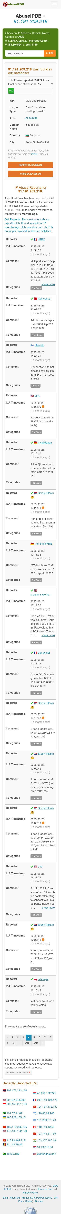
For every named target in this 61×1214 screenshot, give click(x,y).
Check (50, 53)
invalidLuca (45, 442)
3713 (36, 1043)
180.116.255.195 (17, 1127)
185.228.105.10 (16, 1117)
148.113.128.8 (45, 1127)
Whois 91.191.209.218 (31, 173)
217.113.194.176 (47, 1100)
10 (13, 1043)
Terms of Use (45, 1189)
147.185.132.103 (17, 1131)
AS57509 (31, 118)
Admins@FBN (43, 544)
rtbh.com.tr (44, 298)
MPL (37, 396)
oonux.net (44, 652)
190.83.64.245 (45, 1113)
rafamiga (43, 979)
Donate (39, 1201)
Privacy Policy (30, 1192)
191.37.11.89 (14, 1113)
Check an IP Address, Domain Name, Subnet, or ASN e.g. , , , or (27, 39)
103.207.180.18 (46, 1140)
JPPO (41, 239)
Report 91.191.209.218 (30, 164)
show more (48, 635)
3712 (27, 1043)
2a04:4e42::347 (46, 1154)
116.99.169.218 (16, 1140)
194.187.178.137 (47, 1106)
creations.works (39, 594)
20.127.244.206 (16, 1100)
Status (28, 1201)
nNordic (39, 345)
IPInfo (34, 154)
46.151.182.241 (46, 1093)
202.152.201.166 (17, 1104)
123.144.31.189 (46, 1133)
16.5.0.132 (13, 1154)
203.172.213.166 (17, 1090)
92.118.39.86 (14, 1144)
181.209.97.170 (46, 1120)
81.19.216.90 (45, 1147)
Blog (5, 1197)
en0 (40, 866)
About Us (15, 1197)
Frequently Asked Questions (37, 1197)
